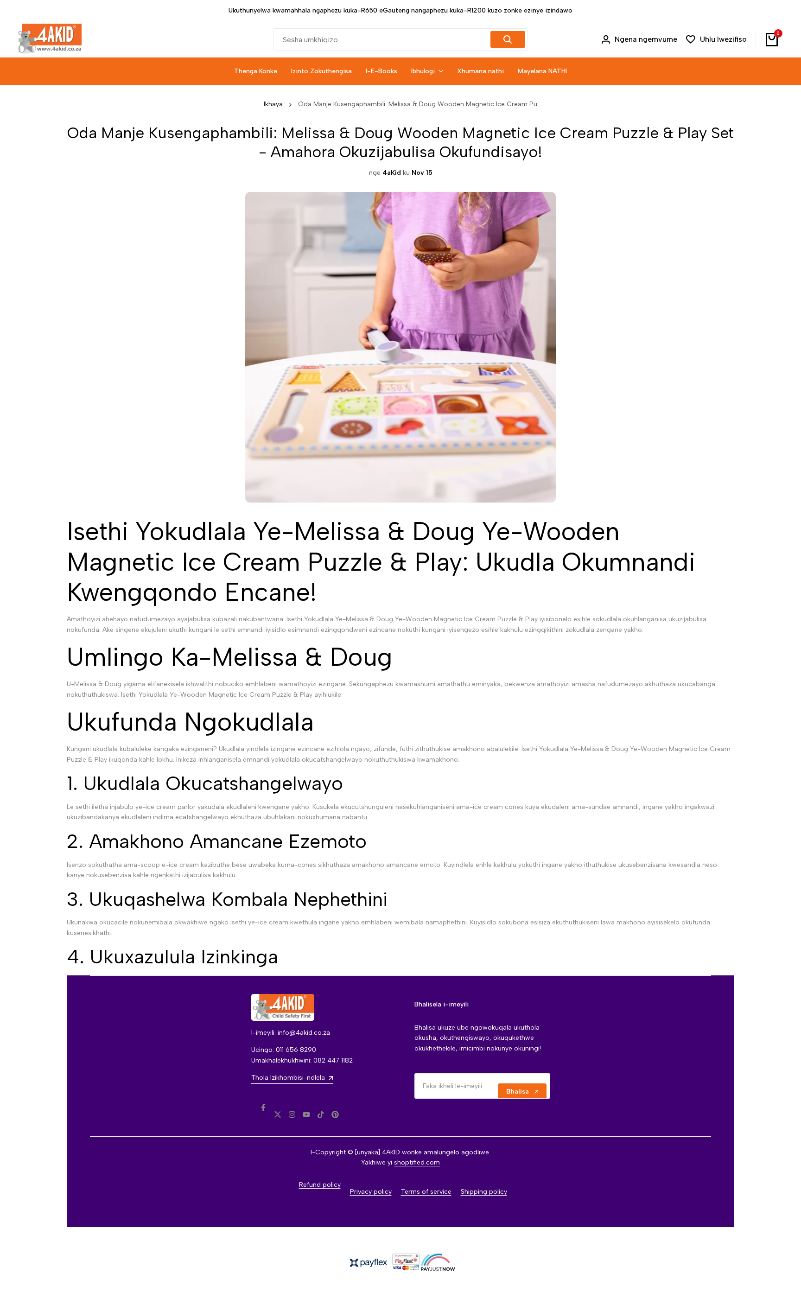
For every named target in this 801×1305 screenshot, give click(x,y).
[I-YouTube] (306, 1114)
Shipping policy (484, 1192)
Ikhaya (273, 104)
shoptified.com (417, 1162)
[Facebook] (263, 1107)
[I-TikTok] (320, 1114)
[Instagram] (292, 1114)
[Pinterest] (335, 1114)
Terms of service (426, 1192)
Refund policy (320, 1185)
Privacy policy (371, 1192)
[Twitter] (277, 1114)
